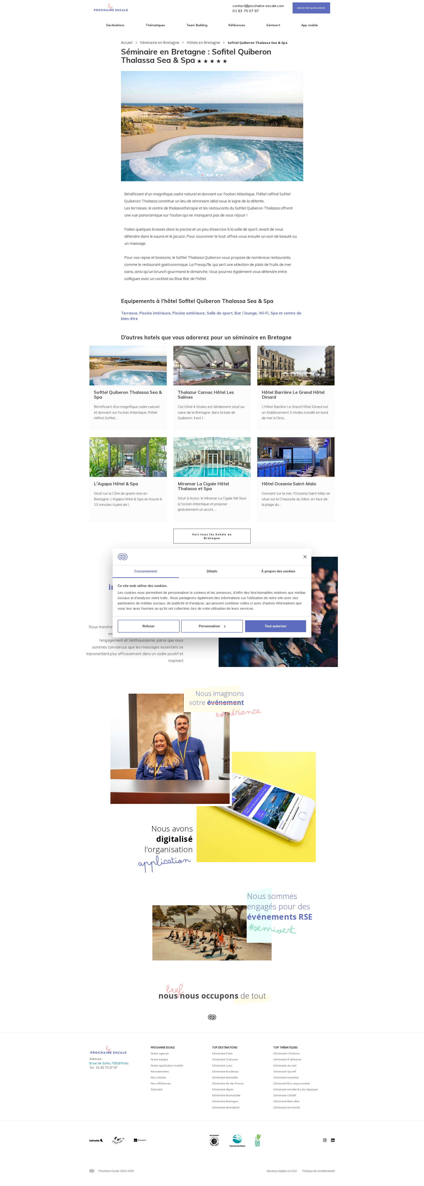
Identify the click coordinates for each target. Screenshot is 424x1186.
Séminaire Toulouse (225, 1059)
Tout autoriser (275, 626)
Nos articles (158, 1077)
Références (237, 25)
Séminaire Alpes (223, 1089)
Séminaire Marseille (225, 1077)
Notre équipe (159, 1059)
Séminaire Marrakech (225, 1107)
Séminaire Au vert (284, 1065)
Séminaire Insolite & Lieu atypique (295, 1089)
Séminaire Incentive (286, 1077)
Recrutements (160, 1071)
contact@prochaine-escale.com (258, 6)
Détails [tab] (212, 571)
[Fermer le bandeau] (305, 556)
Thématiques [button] (155, 25)
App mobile (309, 25)
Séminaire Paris (222, 1053)
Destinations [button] (115, 25)
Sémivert (273, 25)
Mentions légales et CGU (282, 1171)
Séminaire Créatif (284, 1095)
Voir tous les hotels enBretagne (212, 536)
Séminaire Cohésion (286, 1053)
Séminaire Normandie (226, 1095)
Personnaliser (209, 626)
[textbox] (212, 236)
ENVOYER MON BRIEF (311, 8)
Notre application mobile (167, 1065)
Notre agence (160, 1053)
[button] (202, 175)
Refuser (148, 626)
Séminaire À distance (287, 1059)
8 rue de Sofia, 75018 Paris (109, 1063)
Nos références (161, 1083)
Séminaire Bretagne (225, 1101)
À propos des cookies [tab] (278, 571)
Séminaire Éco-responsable (291, 1083)
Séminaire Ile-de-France (228, 1083)
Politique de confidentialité (318, 1171)
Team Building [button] (197, 25)
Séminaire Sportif (284, 1071)
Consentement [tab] (145, 571)
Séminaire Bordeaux (225, 1071)
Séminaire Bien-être (286, 1101)
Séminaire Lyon (222, 1065)
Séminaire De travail (286, 1107)
